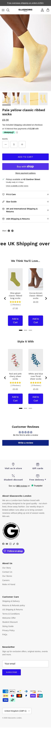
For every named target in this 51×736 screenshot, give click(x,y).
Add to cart (25, 157)
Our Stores (7, 576)
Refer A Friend (8, 584)
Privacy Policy (8, 630)
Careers (5, 580)
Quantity (5, 139)
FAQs (4, 634)
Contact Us (7, 572)
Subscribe (11, 672)
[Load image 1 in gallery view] (25, 52)
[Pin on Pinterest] (12, 231)
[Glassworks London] (25, 10)
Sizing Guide (8, 626)
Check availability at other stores (17, 186)
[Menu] (3, 10)
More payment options (25, 173)
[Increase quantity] (22, 144)
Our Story (6, 568)
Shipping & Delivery (11, 601)
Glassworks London (15, 718)
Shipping (18, 125)
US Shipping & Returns (12, 609)
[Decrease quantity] (5, 144)
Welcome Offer (9, 618)
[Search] (9, 10)
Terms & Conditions (11, 614)
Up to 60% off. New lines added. (25, 4)
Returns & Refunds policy (13, 605)
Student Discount (10, 622)
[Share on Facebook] (9, 231)
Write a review (25, 443)
